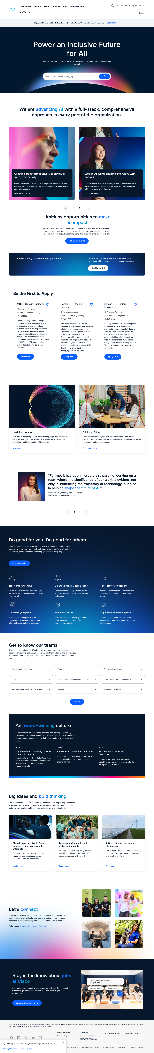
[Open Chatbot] (120, 993)
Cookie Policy (121, 1047)
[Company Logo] (12, 9)
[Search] (112, 5)
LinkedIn (34, 926)
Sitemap (141, 1047)
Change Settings (62, 1036)
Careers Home (25, 6)
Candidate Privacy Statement (91, 1047)
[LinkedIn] (18, 1037)
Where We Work (77, 6)
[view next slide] (88, 208)
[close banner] (139, 23)
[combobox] (71, 76)
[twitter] (26, 1037)
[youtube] (33, 1037)
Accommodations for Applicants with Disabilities (88, 1039)
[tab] (74, 207)
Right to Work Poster (131, 1033)
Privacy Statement (109, 1047)
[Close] (63, 1042)
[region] (33, 1046)
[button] (140, 13)
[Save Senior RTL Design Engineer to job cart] (91, 304)
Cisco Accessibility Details (88, 1036)
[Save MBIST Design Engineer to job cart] (48, 304)
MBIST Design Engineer (30, 304)
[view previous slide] (66, 208)
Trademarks (132, 1047)
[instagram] (40, 1037)
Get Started (96, 268)
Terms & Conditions (73, 1047)
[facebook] (11, 1037)
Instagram (24, 926)
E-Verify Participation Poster (111, 1033)
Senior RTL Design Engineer (71, 306)
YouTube (42, 926)
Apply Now (25, 357)
